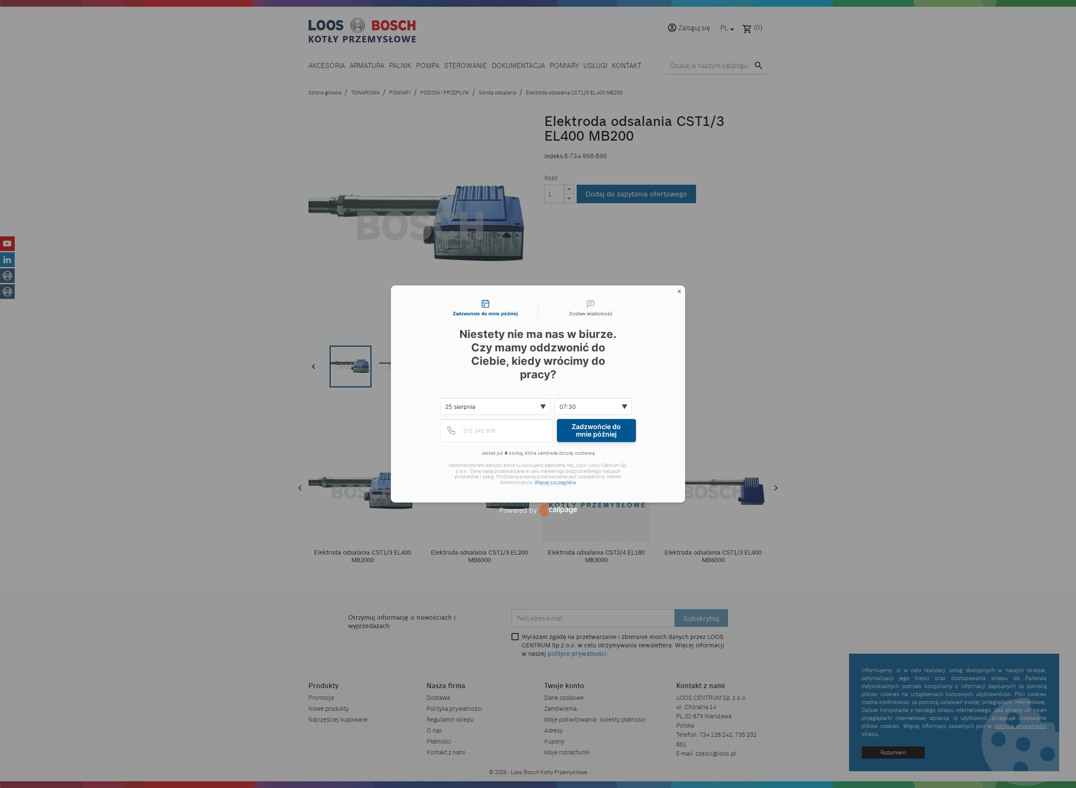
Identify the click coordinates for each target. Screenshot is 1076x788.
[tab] (485, 309)
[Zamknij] (679, 291)
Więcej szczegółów (555, 482)
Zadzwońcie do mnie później (596, 430)
